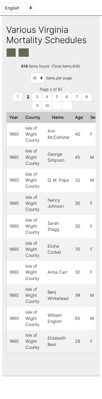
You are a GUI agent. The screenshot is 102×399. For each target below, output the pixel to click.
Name (59, 117)
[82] (67, 105)
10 (47, 105)
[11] (57, 105)
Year (14, 117)
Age (80, 117)
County (33, 117)
